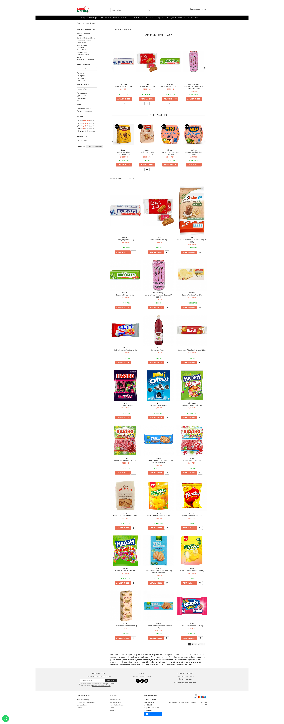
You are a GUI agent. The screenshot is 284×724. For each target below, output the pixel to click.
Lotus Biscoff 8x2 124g (147, 86)
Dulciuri (79, 35)
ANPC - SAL (114, 710)
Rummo (125, 513)
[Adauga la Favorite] (123, 103)
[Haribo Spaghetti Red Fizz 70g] (125, 440)
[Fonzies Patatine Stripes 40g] (191, 495)
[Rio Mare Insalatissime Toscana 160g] (193, 134)
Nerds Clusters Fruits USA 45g (192, 626)
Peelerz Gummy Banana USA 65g (192, 570)
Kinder (192, 238)
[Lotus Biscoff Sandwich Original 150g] (191, 330)
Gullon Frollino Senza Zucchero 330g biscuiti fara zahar (158, 571)
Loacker (147, 150)
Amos (159, 513)
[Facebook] (138, 681)
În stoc (81, 140)
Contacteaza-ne (154, 714)
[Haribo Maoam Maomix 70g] (125, 550)
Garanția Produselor (117, 705)
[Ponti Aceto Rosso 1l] (158, 330)
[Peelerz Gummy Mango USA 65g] (158, 495)
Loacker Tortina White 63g (192, 295)
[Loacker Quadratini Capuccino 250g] (147, 134)
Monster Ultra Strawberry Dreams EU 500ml (193, 87)
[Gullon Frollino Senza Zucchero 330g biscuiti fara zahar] (158, 550)
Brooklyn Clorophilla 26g (170, 86)
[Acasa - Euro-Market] (88, 10)
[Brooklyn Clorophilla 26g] (170, 61)
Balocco (123, 150)
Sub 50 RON (83, 108)
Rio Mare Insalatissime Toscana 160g (193, 153)
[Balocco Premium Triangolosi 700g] (123, 134)
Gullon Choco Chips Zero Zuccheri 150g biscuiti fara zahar (158, 461)
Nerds (192, 624)
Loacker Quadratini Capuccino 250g (147, 153)
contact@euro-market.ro (186, 683)
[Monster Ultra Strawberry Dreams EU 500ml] (193, 61)
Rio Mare (170, 150)
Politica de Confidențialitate (101, 686)
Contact (79, 708)
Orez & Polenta (82, 45)
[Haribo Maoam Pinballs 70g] (191, 385)
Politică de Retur (115, 702)
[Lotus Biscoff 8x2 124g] (147, 61)
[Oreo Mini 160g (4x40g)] (158, 385)
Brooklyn (124, 84)
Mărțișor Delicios (82, 52)
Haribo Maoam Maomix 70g (125, 570)
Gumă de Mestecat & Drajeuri (86, 38)
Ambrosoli (82, 98)
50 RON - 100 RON (85, 111)
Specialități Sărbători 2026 (85, 59)
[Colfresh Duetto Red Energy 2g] (125, 330)
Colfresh (125, 348)
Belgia (81, 76)
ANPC (112, 708)
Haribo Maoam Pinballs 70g (192, 405)
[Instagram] (146, 681)
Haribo (125, 403)
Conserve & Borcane (83, 33)
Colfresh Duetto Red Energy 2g (125, 350)
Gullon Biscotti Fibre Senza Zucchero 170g (158, 627)
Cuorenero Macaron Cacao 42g (125, 626)
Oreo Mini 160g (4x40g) (158, 405)
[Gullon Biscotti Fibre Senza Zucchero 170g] (158, 605)
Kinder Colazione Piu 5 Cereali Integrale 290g (192, 241)
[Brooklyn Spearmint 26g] (123, 61)
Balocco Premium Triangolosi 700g (123, 153)
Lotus (147, 84)
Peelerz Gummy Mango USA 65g (159, 515)
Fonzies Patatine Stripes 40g (191, 515)
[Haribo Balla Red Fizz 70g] (191, 440)
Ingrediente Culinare (84, 40)
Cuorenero (125, 624)
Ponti (158, 348)
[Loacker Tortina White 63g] (191, 275)
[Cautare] (149, 10)
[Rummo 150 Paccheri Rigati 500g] (125, 495)
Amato (81, 96)
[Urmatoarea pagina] (203, 644)
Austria (81, 73)
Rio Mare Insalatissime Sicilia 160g (170, 153)
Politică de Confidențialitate (86, 702)
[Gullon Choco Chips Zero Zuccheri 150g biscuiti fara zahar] (158, 440)
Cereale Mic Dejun (83, 50)
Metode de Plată (115, 700)
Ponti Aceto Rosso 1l (158, 350)
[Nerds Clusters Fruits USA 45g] (191, 605)
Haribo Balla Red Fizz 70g (191, 460)
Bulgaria (81, 78)
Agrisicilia (82, 93)
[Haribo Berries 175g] (125, 385)
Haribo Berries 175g (125, 405)
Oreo (158, 403)
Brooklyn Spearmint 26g (124, 86)
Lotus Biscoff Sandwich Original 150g (192, 350)
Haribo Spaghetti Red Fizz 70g (125, 460)
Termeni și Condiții (83, 700)
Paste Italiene (81, 43)
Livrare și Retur (82, 705)
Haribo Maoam (192, 403)
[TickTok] (142, 681)
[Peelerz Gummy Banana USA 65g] (191, 550)
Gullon (158, 458)
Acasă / (80, 23)
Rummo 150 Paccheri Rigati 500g (125, 515)
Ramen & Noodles (83, 55)
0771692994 (186, 679)
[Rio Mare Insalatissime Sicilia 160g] (170, 134)
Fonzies (191, 513)
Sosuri (79, 57)
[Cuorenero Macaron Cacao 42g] (125, 605)
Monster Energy (193, 84)
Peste (81, 121)
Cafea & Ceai (81, 47)
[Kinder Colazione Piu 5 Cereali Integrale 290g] (191, 210)
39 (200, 644)
